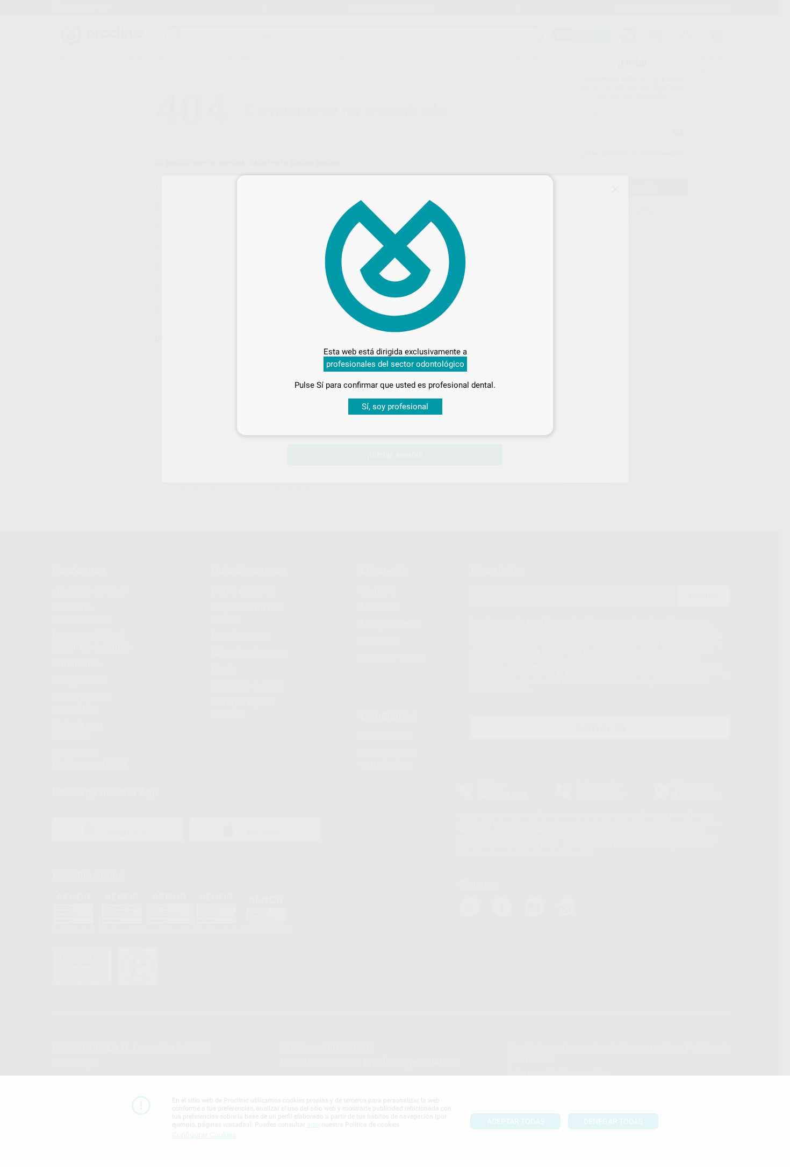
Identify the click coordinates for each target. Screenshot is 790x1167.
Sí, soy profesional (395, 406)
